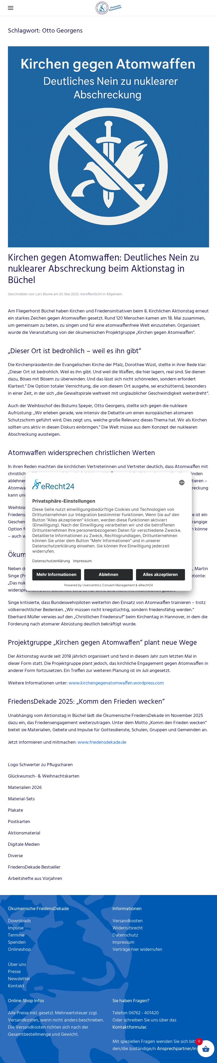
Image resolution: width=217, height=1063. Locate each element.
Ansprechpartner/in (177, 1049)
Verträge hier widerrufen (137, 949)
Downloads (19, 921)
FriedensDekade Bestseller (34, 867)
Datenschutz (125, 935)
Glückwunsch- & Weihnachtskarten (43, 776)
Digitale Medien (24, 844)
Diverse (15, 856)
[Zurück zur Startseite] (108, 8)
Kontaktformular (129, 1027)
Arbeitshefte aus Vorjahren (35, 879)
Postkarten (19, 822)
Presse (14, 971)
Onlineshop (19, 949)
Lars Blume (44, 294)
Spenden (17, 942)
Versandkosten (127, 921)
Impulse (16, 928)
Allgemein (114, 294)
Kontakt (16, 986)
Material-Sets (21, 799)
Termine (16, 935)
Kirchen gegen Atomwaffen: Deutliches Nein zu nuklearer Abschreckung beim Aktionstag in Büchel (103, 269)
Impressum (123, 942)
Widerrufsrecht (127, 928)
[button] (10, 8)
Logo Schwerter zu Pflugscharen (40, 765)
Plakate (15, 810)
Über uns (17, 964)
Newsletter (19, 979)
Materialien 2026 (25, 788)
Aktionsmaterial (24, 833)
